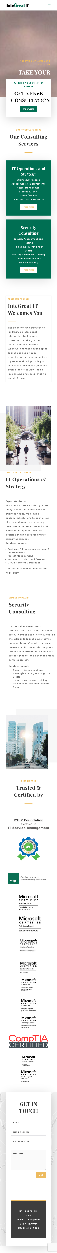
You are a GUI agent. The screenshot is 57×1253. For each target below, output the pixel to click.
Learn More (22, 101)
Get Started (41, 101)
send (41, 1175)
